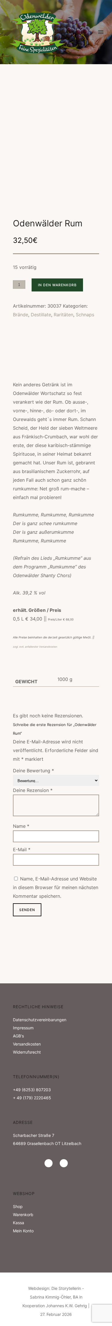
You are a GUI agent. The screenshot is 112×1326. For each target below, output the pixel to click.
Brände (20, 314)
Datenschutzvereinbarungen (39, 1019)
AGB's (18, 1035)
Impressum (23, 1027)
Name (21, 826)
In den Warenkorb (57, 285)
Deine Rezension (33, 790)
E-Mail (21, 849)
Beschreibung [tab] (28, 347)
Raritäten (63, 314)
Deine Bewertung (33, 770)
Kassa (18, 1222)
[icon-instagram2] (50, 1163)
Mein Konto (23, 1230)
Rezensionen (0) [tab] (30, 367)
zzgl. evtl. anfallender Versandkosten (35, 646)
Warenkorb (23, 1214)
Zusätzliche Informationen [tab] (43, 357)
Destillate (41, 314)
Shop (18, 1206)
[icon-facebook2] (64, 1163)
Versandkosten (27, 1043)
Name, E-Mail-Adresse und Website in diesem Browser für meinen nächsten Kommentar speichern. (55, 887)
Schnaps (85, 314)
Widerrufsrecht (27, 1052)
